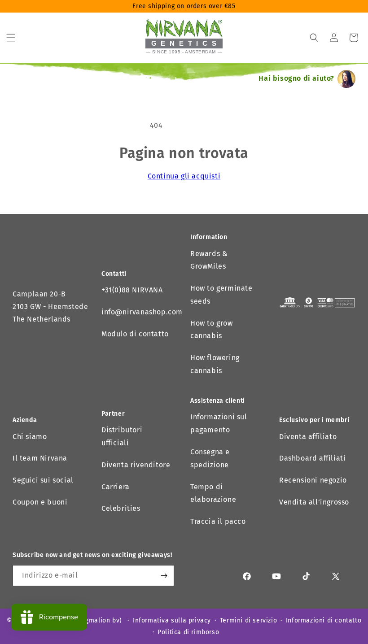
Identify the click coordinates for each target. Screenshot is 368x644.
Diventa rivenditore (135, 465)
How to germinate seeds (221, 294)
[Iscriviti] (164, 575)
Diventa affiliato (308, 436)
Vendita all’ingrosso (314, 502)
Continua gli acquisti (184, 176)
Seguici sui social (43, 480)
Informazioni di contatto (323, 620)
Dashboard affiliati (312, 458)
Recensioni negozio (313, 480)
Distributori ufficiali (121, 436)
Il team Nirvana (40, 458)
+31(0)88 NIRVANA (132, 290)
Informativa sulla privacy (172, 620)
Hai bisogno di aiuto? (296, 78)
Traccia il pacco (218, 521)
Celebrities (120, 508)
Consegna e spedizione (210, 458)
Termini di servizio (248, 620)
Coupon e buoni (40, 502)
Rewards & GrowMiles (209, 260)
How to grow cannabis (211, 329)
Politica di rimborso (188, 632)
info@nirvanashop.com (142, 312)
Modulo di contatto (135, 334)
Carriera (115, 487)
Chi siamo (30, 436)
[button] (11, 38)
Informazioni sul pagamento (218, 423)
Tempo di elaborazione (213, 493)
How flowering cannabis (215, 364)
